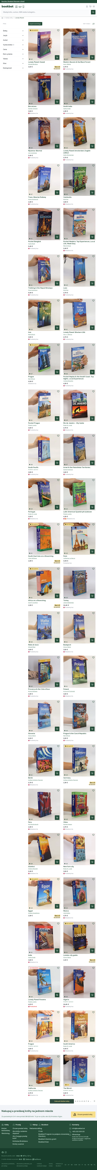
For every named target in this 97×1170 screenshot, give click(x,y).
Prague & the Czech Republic (74, 733)
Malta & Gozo (33, 645)
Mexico (66, 911)
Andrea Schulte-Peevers (35, 780)
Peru (30, 822)
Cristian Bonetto (68, 381)
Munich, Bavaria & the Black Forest (76, 62)
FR (88, 1164)
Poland (66, 689)
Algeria (66, 999)
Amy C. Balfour (67, 334)
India (30, 955)
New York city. (68, 866)
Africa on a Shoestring (37, 600)
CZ (65, 1164)
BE (91, 1164)
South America (69, 1044)
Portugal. (31, 512)
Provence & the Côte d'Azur (39, 689)
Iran (29, 332)
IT (82, 1164)
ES (79, 1164)
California (32, 1088)
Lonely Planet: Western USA (74, 332)
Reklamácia (34, 1128)
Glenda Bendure (33, 64)
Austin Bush (31, 243)
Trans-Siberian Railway (37, 197)
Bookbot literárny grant (47, 1139)
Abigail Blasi (31, 647)
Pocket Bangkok (34, 241)
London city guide (70, 955)
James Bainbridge (68, 602)
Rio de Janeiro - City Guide (73, 423)
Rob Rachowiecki (33, 824)
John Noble (66, 913)
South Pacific (33, 467)
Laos (65, 288)
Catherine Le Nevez (69, 558)
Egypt (30, 911)
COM (75, 1164)
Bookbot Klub (43, 1142)
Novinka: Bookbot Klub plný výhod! (13, 1)
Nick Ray (65, 199)
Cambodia (67, 197)
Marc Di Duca (67, 246)
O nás (40, 1131)
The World (67, 1088)
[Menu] (93, 6)
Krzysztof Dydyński (69, 691)
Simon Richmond (33, 199)
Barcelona (32, 106)
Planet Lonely (32, 425)
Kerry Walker (67, 64)
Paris (65, 556)
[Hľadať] (93, 12)
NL (85, 1164)
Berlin (30, 778)
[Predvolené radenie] (93, 23)
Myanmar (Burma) (35, 151)
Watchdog (6, 1133)
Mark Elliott (31, 334)
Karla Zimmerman (68, 155)
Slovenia (31, 733)
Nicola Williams (32, 691)
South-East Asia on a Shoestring (40, 556)
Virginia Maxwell (33, 868)
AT (68, 1164)
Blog (40, 1128)
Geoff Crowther (33, 602)
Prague (31, 377)
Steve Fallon (67, 647)
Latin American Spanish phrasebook (77, 512)
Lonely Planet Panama (37, 999)
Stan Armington (32, 290)
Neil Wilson (31, 379)
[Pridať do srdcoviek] (58, 30)
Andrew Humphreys (34, 913)
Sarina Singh (67, 108)
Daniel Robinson (68, 469)
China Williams (32, 558)
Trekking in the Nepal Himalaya (40, 288)
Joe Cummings (32, 153)
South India (67, 106)
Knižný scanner (18, 1144)
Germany (67, 778)
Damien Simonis (33, 108)
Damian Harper (67, 824)
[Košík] (90, 6)
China (65, 822)
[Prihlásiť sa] (87, 6)
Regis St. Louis (67, 425)
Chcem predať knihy (20, 1128)
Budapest (67, 645)
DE (72, 1164)
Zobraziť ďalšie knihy (61, 1101)
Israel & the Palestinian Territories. (77, 467)
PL (94, 1164)
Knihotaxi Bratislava (20, 1141)
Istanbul (31, 866)
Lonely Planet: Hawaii (36, 62)
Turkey (66, 600)
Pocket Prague (34, 423)
